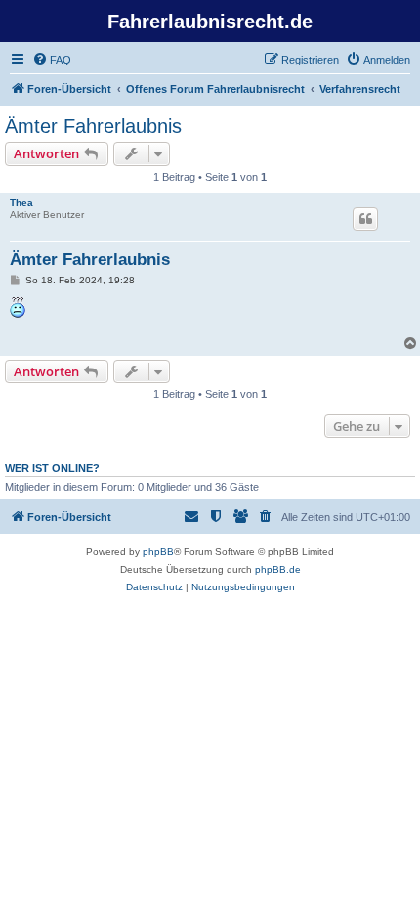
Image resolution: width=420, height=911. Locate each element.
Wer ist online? (52, 468)
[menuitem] (51, 59)
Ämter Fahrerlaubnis (93, 126)
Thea (21, 202)
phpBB (158, 551)
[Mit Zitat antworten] (365, 219)
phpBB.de (278, 569)
